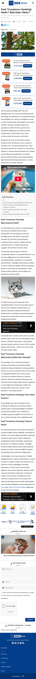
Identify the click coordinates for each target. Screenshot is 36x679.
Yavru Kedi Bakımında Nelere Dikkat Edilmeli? (19, 556)
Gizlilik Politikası (6, 667)
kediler (12, 362)
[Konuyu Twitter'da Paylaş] (5, 25)
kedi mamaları (21, 487)
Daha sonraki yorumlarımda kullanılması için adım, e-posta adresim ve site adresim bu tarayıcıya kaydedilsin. (17, 595)
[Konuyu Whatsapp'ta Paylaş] (8, 25)
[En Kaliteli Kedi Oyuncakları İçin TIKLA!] (22, 507)
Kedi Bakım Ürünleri (32, 513)
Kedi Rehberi (11, 15)
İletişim (3, 662)
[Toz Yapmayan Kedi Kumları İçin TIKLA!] (12, 507)
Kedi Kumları (12, 512)
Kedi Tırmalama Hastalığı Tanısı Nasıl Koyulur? (15, 211)
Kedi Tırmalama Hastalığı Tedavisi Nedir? (17, 214)
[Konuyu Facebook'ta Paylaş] (2, 25)
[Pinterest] (21, 643)
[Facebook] (13, 643)
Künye (3, 671)
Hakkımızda (4, 658)
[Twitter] (15, 643)
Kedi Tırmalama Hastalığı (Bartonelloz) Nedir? (18, 203)
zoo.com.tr (16, 676)
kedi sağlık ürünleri (7, 487)
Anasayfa (3, 15)
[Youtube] (18, 643)
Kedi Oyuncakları (22, 512)
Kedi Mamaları (3, 512)
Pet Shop (4, 654)
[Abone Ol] (12, 29)
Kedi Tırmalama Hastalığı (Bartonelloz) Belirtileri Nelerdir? (16, 206)
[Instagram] (23, 643)
